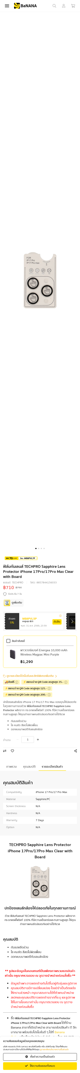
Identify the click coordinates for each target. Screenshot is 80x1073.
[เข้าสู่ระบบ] (64, 6)
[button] (36, 548)
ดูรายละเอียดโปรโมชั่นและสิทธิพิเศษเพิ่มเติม (30, 676)
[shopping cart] (73, 6)
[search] (54, 6)
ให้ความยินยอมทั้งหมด (42, 1066)
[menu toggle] (7, 6)
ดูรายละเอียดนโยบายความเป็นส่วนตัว (54, 1049)
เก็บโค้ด (57, 622)
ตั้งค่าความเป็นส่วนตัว (42, 1057)
